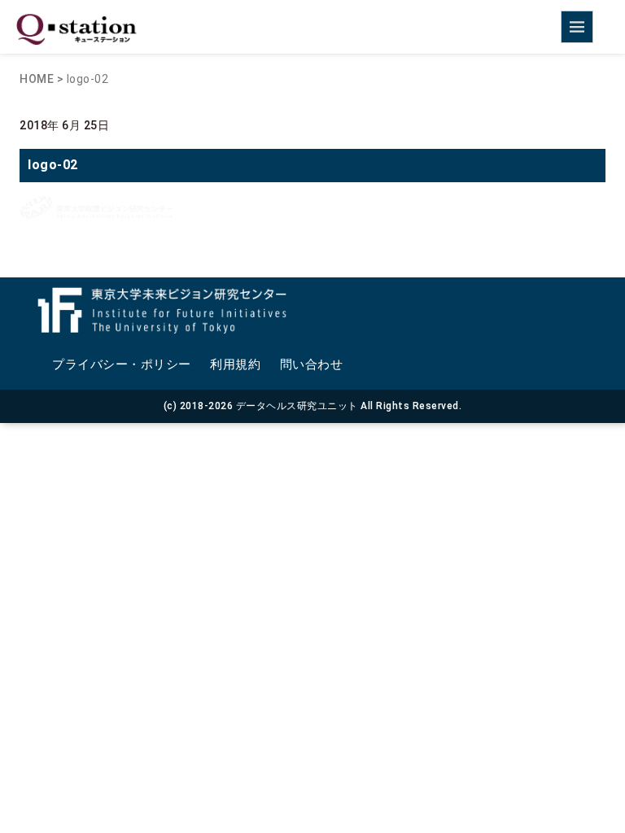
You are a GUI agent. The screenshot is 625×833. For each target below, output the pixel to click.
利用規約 (235, 364)
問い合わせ (311, 364)
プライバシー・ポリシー (121, 364)
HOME (37, 78)
